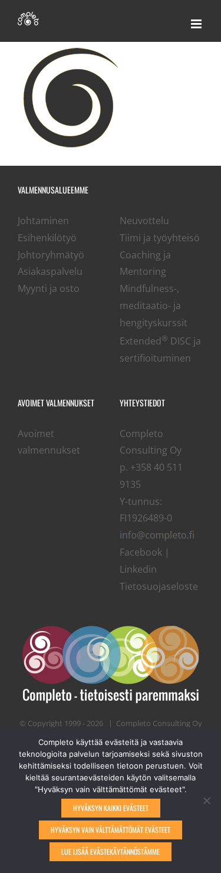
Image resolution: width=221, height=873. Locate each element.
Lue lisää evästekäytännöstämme (110, 851)
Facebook (141, 552)
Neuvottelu (144, 220)
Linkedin (138, 569)
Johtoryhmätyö (51, 254)
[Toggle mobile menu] (197, 24)
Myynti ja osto (49, 288)
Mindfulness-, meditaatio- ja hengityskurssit (153, 305)
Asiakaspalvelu (50, 271)
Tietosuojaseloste (159, 586)
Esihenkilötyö (47, 237)
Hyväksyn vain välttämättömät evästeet (110, 830)
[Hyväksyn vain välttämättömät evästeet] (206, 800)
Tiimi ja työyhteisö (160, 237)
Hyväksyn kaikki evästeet (111, 808)
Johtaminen (43, 220)
